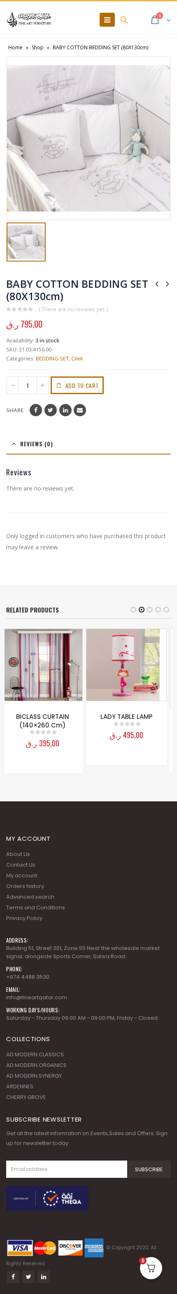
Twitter (50, 410)
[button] (133, 610)
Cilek (77, 358)
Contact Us (20, 873)
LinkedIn (65, 410)
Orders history (25, 894)
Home (15, 47)
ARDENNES (19, 1095)
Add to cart (82, 385)
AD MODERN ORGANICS (36, 1073)
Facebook (36, 410)
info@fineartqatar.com (36, 1006)
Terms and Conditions (35, 916)
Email (80, 410)
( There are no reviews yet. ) (73, 309)
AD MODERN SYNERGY (34, 1084)
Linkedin (43, 1285)
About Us (18, 862)
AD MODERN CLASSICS (35, 1063)
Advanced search (30, 905)
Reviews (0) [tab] (36, 444)
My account (21, 884)
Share (14, 410)
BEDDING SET (52, 358)
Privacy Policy (24, 926)
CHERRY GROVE (26, 1105)
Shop (38, 47)
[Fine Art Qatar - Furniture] (28, 19)
